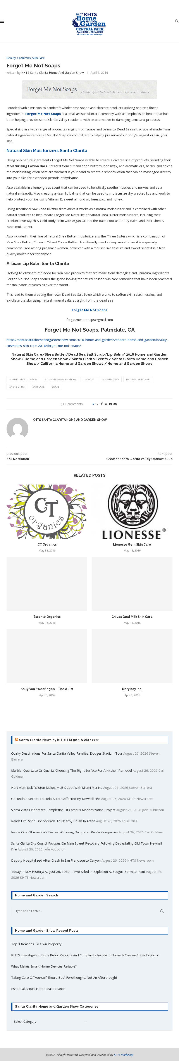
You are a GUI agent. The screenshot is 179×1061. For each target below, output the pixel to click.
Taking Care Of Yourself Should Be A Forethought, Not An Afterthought (64, 977)
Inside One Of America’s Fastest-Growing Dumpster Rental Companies (64, 832)
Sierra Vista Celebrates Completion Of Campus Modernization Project (63, 810)
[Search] (177, 21)
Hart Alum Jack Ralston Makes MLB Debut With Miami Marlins (56, 787)
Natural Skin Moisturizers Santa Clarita (47, 150)
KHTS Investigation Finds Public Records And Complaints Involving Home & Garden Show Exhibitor (85, 955)
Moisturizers (110, 379)
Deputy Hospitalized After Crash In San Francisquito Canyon (56, 860)
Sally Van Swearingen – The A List (47, 689)
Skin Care (38, 386)
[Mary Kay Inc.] (132, 656)
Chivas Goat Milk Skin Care (132, 616)
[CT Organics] (47, 512)
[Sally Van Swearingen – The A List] (47, 656)
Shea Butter (17, 386)
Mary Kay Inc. (132, 689)
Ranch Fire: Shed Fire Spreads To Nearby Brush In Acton (53, 821)
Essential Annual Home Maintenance (38, 988)
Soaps (55, 386)
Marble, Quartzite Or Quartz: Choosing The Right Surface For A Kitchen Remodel (71, 770)
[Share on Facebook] (102, 404)
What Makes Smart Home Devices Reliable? (44, 966)
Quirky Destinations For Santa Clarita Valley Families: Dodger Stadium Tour (66, 753)
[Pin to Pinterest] (110, 404)
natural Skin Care (138, 379)
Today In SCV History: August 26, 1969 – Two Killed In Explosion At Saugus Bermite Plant (78, 871)
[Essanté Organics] (47, 584)
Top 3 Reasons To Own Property (36, 944)
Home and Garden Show (60, 379)
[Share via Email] (115, 404)
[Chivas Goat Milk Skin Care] (132, 584)
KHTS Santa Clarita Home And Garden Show (52, 72)
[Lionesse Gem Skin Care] (132, 512)
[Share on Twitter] (105, 404)
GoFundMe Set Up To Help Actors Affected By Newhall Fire (55, 798)
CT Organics (47, 544)
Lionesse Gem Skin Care (132, 544)
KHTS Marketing (123, 1055)
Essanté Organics (46, 616)
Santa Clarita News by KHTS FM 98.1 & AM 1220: (59, 740)
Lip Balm (88, 379)
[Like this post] (96, 404)
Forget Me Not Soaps (43, 113)
